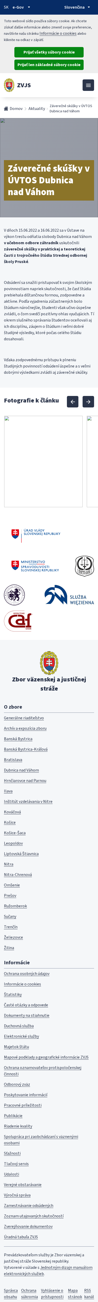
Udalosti (11, 1174)
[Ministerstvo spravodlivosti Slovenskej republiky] (35, 566)
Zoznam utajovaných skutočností (34, 1216)
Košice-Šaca (15, 833)
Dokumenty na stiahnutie (26, 1015)
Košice (10, 822)
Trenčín (11, 927)
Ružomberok (15, 906)
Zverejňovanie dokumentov (28, 1226)
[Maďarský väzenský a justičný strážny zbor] (14, 595)
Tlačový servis (16, 1164)
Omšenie (12, 885)
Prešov (10, 895)
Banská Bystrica (18, 739)
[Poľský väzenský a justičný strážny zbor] (69, 595)
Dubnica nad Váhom (21, 770)
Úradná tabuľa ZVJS (21, 1237)
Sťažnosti (12, 1153)
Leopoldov (13, 843)
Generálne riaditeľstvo (24, 718)
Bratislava (13, 760)
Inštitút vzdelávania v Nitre (28, 801)
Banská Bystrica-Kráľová (26, 749)
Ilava (8, 791)
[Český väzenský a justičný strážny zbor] (84, 566)
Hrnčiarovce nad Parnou (25, 781)
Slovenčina (74, 7)
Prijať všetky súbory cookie (49, 52)
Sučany (10, 916)
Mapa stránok (75, 1294)
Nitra (8, 864)
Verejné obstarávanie (23, 1185)
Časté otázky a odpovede (26, 1005)
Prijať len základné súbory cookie (49, 65)
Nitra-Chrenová (18, 875)
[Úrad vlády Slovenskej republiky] (36, 535)
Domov (16, 109)
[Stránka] (9, 85)
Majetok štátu (16, 1047)
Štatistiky (13, 994)
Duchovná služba (19, 1026)
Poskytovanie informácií (25, 1095)
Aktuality (36, 109)
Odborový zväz (17, 1084)
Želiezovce (13, 937)
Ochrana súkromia (29, 1294)
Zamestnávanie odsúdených (28, 1205)
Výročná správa (17, 1195)
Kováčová (12, 812)
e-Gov (18, 7)
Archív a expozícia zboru (25, 728)
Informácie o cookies (58, 33)
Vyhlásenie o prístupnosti (52, 1294)
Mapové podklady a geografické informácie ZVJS (46, 1057)
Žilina (9, 948)
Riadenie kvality (18, 1126)
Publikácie (13, 1116)
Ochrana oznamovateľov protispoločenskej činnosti (42, 1071)
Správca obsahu (11, 1294)
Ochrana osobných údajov (26, 974)
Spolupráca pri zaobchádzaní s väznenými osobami (41, 1140)
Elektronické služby (21, 1036)
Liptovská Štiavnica (21, 854)
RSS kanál (89, 1294)
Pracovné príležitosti (23, 1105)
